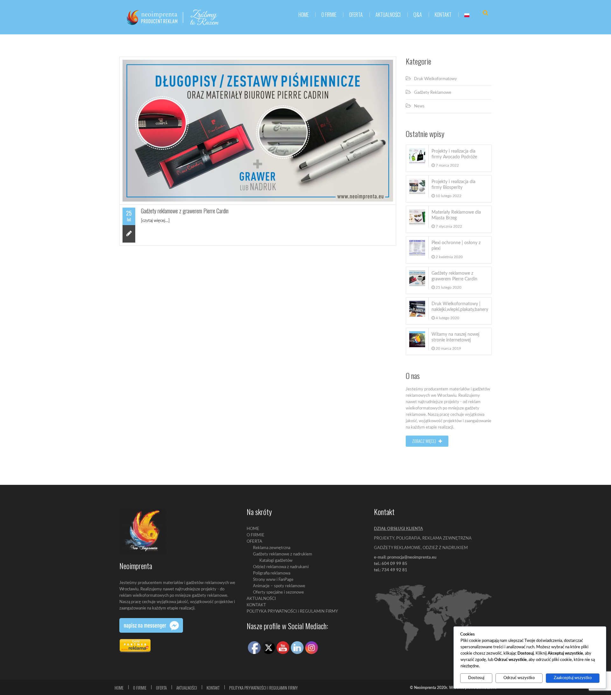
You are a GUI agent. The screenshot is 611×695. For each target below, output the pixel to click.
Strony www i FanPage (273, 580)
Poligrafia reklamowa (271, 573)
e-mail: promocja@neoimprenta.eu (405, 557)
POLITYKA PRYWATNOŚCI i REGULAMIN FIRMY (292, 611)
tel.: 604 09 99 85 (390, 564)
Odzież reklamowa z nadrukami (281, 567)
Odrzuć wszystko (519, 678)
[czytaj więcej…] (155, 221)
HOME (303, 14)
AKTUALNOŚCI (388, 14)
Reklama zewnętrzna (271, 548)
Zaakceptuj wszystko (573, 678)
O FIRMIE (328, 14)
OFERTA (254, 542)
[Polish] (467, 14)
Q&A (417, 14)
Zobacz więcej (424, 441)
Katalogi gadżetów (275, 561)
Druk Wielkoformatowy (435, 79)
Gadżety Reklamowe (432, 93)
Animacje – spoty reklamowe (279, 586)
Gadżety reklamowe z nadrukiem (282, 554)
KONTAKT (443, 14)
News (419, 106)
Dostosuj (476, 678)
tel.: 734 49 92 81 (390, 570)
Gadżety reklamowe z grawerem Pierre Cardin (184, 211)
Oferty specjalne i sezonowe (278, 592)
